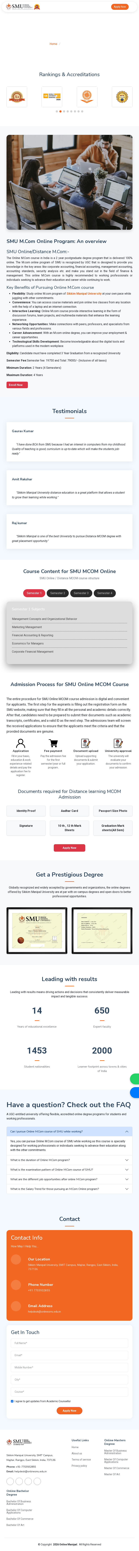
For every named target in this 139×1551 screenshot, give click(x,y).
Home (53, 44)
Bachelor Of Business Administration (19, 1502)
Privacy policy (79, 1465)
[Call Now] (134, 1092)
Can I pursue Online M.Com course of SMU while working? (46, 1132)
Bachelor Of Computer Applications (19, 1511)
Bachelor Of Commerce (20, 1519)
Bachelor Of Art (15, 1525)
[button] (57, 111)
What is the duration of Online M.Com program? (40, 1160)
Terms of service (81, 1459)
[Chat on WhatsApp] (134, 1078)
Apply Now (120, 6)
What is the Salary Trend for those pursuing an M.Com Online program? (54, 1189)
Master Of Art (112, 1474)
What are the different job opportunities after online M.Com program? (53, 1179)
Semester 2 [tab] (57, 593)
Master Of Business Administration (115, 1451)
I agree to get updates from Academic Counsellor (43, 1401)
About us (77, 1453)
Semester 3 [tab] (81, 593)
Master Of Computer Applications (116, 1460)
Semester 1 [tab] (34, 593)
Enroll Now (16, 385)
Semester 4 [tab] (104, 593)
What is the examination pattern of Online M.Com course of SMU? (51, 1170)
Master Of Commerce (116, 1468)
